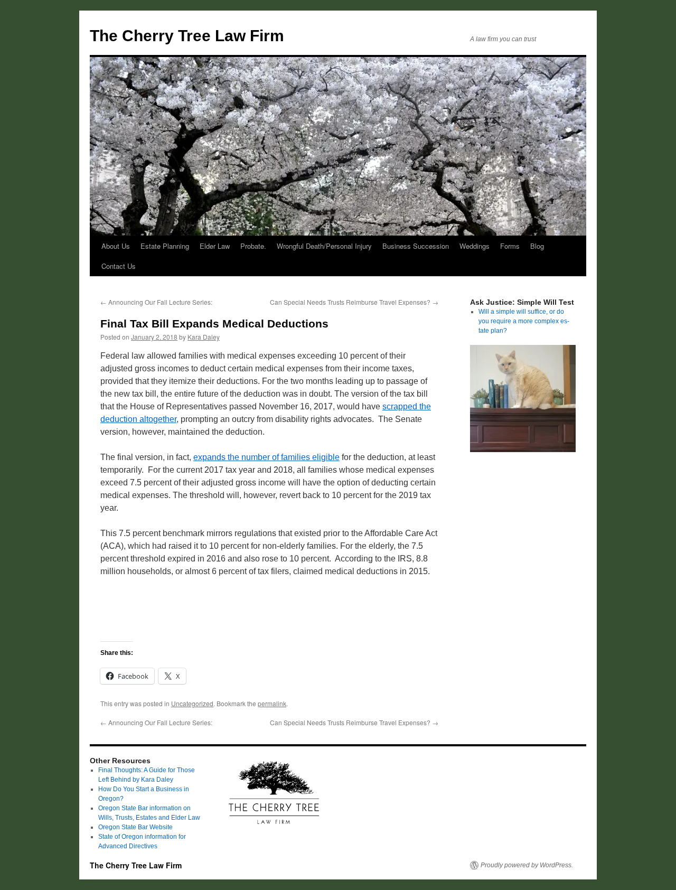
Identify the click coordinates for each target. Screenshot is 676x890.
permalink (272, 703)
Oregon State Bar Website (135, 827)
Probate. (253, 246)
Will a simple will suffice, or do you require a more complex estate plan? (523, 321)
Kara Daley (203, 336)
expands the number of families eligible (266, 457)
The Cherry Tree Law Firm (187, 35)
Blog (537, 246)
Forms (510, 246)
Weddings (474, 246)
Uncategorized (192, 703)
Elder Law (215, 246)
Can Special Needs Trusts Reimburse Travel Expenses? (354, 301)
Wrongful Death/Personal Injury (324, 246)
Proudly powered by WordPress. (527, 865)
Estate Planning (164, 246)
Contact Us (118, 266)
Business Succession (415, 246)
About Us (115, 246)
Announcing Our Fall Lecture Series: (156, 301)
